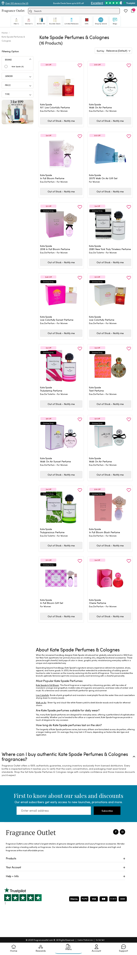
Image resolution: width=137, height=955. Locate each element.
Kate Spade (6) (18, 66)
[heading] (61, 107)
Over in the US (16, 3)
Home (5, 32)
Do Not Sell (100, 940)
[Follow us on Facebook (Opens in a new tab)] (115, 832)
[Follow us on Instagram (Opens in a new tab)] (122, 832)
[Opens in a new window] (23, 896)
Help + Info (12, 876)
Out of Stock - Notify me (61, 120)
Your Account (13, 867)
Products (11, 858)
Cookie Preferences (85, 940)
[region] (85, 695)
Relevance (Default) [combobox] (116, 50)
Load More (90, 634)
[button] (132, 10)
